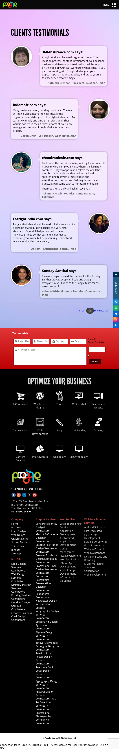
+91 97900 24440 (21, 511)
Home (14, 523)
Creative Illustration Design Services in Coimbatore (47, 548)
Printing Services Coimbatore (21, 597)
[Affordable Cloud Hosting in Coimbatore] (19, 496)
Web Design (18, 535)
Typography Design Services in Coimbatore (47, 684)
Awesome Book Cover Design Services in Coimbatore (44, 672)
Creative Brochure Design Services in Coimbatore (46, 559)
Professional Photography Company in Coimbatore (43, 718)
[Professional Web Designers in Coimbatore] (24, 496)
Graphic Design (20, 538)
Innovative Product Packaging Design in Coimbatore (47, 646)
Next (99, 310)
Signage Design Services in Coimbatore (44, 636)
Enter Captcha (96, 342)
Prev (81, 310)
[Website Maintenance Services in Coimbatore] (116, 308)
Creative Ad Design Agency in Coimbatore (47, 625)
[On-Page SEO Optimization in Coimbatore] (116, 314)
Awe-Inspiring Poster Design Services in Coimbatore (44, 658)
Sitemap (16, 553)
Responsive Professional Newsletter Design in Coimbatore (46, 599)
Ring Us (15, 549)
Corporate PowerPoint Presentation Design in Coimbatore (43, 583)
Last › (105, 310)
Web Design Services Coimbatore (18, 578)
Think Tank (17, 546)
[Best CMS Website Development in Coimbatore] (34, 496)
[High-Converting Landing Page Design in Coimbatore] (10, 8)
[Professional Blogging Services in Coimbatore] (29, 496)
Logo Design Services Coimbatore (18, 567)
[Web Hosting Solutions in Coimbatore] (116, 319)
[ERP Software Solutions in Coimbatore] (116, 302)
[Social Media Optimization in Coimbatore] (116, 325)
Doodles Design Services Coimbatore (20, 606)
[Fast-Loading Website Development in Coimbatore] (13, 496)
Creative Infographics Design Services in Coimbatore (47, 613)
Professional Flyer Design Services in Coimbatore (46, 569)
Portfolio (16, 527)
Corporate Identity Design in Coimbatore (46, 527)
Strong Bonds (19, 542)
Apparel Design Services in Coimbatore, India (46, 695)
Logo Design (18, 531)
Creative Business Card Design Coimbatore (21, 616)
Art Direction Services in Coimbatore (43, 706)
